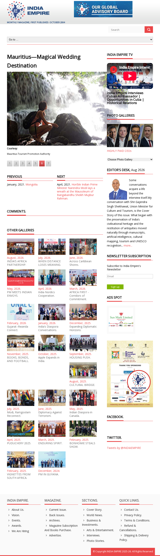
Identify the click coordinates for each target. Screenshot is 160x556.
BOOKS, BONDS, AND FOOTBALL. (18, 359)
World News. (94, 515)
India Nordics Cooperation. (46, 293)
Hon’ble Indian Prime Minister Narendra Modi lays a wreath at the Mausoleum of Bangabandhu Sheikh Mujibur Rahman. (77, 191)
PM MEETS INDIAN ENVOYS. (19, 293)
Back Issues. (56, 515)
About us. (17, 509)
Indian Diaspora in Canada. (80, 414)
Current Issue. (57, 509)
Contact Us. (131, 509)
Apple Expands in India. (49, 359)
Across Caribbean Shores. (80, 263)
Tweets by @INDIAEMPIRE (124, 448)
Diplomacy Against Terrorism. (50, 414)
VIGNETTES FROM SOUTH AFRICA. (18, 476)
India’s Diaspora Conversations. (48, 328)
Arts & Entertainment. (100, 530)
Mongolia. (32, 184)
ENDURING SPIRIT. (50, 443)
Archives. (54, 520)
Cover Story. (94, 509)
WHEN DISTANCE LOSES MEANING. (49, 263)
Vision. (15, 515)
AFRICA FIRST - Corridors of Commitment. (79, 295)
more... (128, 245)
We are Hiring (20, 531)
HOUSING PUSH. (80, 357)
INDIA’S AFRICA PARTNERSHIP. (17, 263)
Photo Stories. (95, 541)
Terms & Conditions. (136, 520)
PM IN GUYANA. (48, 474)
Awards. (16, 525)
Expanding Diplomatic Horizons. (83, 328)
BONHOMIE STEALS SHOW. (82, 444)
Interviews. (93, 535)
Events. (16, 520)
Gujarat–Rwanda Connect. (17, 328)
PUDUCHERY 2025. (19, 443)
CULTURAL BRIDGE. (82, 385)
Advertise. (54, 535)
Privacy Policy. (132, 515)
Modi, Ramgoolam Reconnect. (19, 414)
